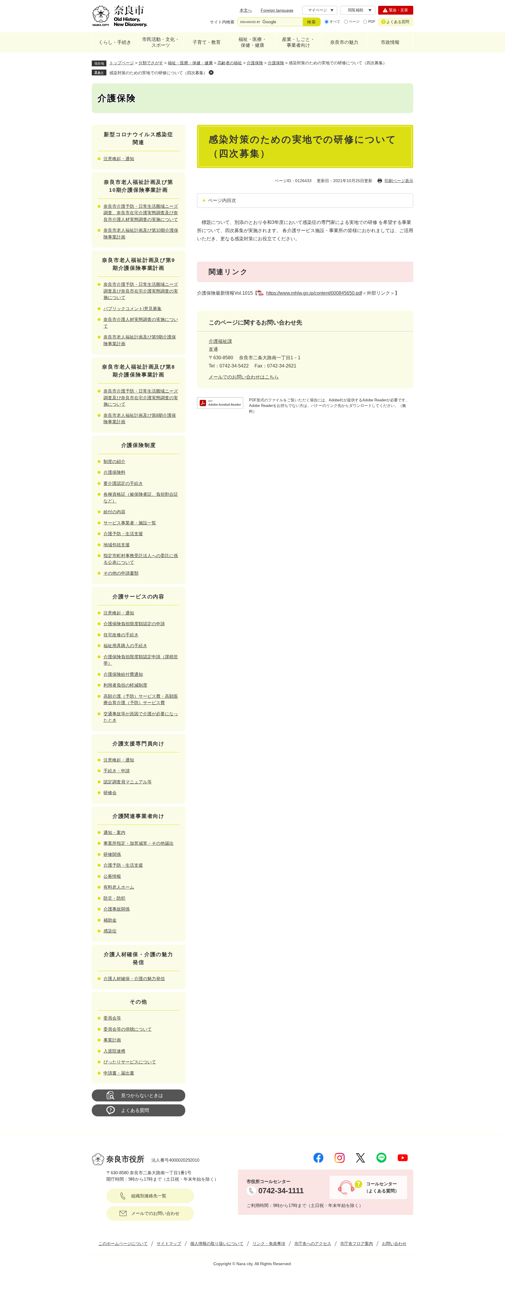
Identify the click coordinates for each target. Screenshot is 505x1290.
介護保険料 (114, 472)
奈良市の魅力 (344, 42)
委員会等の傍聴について (127, 1029)
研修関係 (112, 854)
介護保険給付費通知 (123, 674)
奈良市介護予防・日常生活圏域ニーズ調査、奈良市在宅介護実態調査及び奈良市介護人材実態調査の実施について (140, 213)
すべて (335, 22)
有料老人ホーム (118, 887)
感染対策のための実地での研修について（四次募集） (158, 72)
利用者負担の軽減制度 (125, 685)
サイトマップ (169, 1243)
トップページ (121, 63)
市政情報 (390, 42)
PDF (371, 22)
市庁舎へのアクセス (312, 1243)
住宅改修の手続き (121, 634)
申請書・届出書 (118, 1072)
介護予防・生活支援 (123, 533)
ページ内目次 (222, 200)
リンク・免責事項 (268, 1243)
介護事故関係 (116, 908)
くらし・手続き (114, 42)
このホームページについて (123, 1243)
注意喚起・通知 (118, 158)
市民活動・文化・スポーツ (160, 42)
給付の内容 (114, 511)
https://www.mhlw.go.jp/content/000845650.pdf (314, 293)
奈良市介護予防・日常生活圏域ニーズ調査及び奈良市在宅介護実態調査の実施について (140, 291)
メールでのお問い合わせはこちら (244, 376)
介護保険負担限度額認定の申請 (134, 623)
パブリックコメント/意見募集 (132, 308)
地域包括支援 (116, 544)
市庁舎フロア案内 (356, 1243)
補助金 (110, 920)
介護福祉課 (220, 341)
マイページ (317, 10)
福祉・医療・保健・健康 (252, 42)
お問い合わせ (394, 1243)
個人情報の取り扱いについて (216, 1243)
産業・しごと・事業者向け (298, 42)
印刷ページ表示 (399, 180)
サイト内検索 (222, 22)
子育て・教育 (207, 42)
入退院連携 (114, 1051)
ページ (354, 22)
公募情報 (112, 876)
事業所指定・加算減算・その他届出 (138, 843)
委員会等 (112, 1018)
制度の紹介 (114, 461)
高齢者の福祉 (229, 63)
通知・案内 (114, 832)
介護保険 (255, 63)
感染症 (110, 930)
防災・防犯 (114, 898)
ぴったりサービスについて (129, 1061)
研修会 (110, 792)
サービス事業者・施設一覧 (129, 522)
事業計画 (112, 1039)
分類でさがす (151, 63)
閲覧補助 (355, 10)
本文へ (246, 10)
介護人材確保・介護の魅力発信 (134, 978)
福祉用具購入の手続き (125, 645)
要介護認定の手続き (123, 483)
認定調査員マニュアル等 (127, 781)
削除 (211, 72)
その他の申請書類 (121, 573)
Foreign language (277, 10)
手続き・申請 (116, 770)
